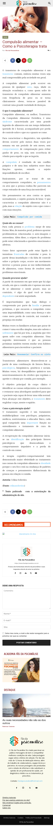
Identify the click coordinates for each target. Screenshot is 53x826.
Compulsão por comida (29, 217)
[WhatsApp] (29, 60)
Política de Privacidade (34, 818)
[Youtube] (37, 573)
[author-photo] (26, 556)
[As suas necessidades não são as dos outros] (26, 705)
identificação (18, 439)
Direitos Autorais (9, 797)
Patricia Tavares (8, 726)
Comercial (6, 805)
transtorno (8, 74)
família (36, 305)
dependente (8, 296)
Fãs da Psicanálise (12, 50)
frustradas (20, 254)
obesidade (45, 463)
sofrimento (8, 333)
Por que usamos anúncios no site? (16, 800)
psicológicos (8, 368)
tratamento (40, 399)
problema (30, 227)
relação (18, 206)
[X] (18, 60)
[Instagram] (21, 573)
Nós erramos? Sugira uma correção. (16, 802)
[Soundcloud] (27, 573)
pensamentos (44, 182)
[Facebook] (12, 60)
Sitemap (47, 818)
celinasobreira (17, 485)
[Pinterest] (24, 60)
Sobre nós (6, 808)
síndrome (8, 121)
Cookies (20, 818)
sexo (29, 87)
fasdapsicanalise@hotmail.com (30, 781)
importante (33, 423)
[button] (4, 3)
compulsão (12, 162)
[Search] (49, 3)
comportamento (11, 149)
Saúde (5, 37)
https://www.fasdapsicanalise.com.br (27, 563)
